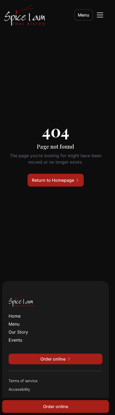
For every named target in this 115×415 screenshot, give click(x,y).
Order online (55, 406)
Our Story (18, 332)
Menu (83, 15)
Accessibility (19, 389)
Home (15, 316)
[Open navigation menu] (100, 15)
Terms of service (23, 380)
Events (15, 340)
